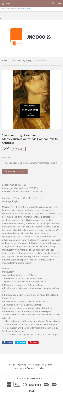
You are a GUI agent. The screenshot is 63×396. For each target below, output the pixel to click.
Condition (6, 157)
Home (4, 60)
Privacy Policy (34, 365)
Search (12, 365)
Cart (58, 4)
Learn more (26, 8)
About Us (22, 365)
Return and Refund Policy (25, 368)
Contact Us (47, 365)
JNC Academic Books (32, 378)
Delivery (42, 368)
